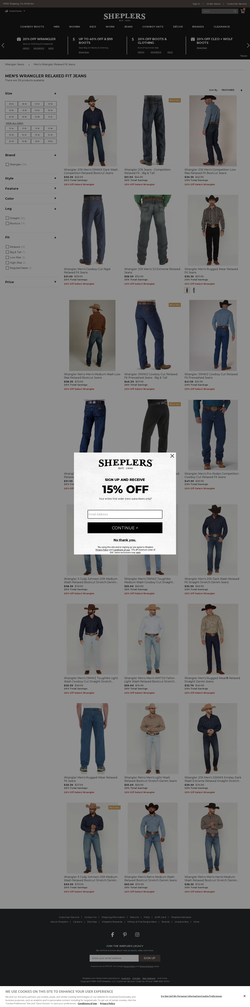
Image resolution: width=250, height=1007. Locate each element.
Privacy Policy (107, 1003)
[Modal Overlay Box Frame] (125, 503)
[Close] (244, 996)
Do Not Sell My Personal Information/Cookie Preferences (191, 996)
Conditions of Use (87, 1003)
